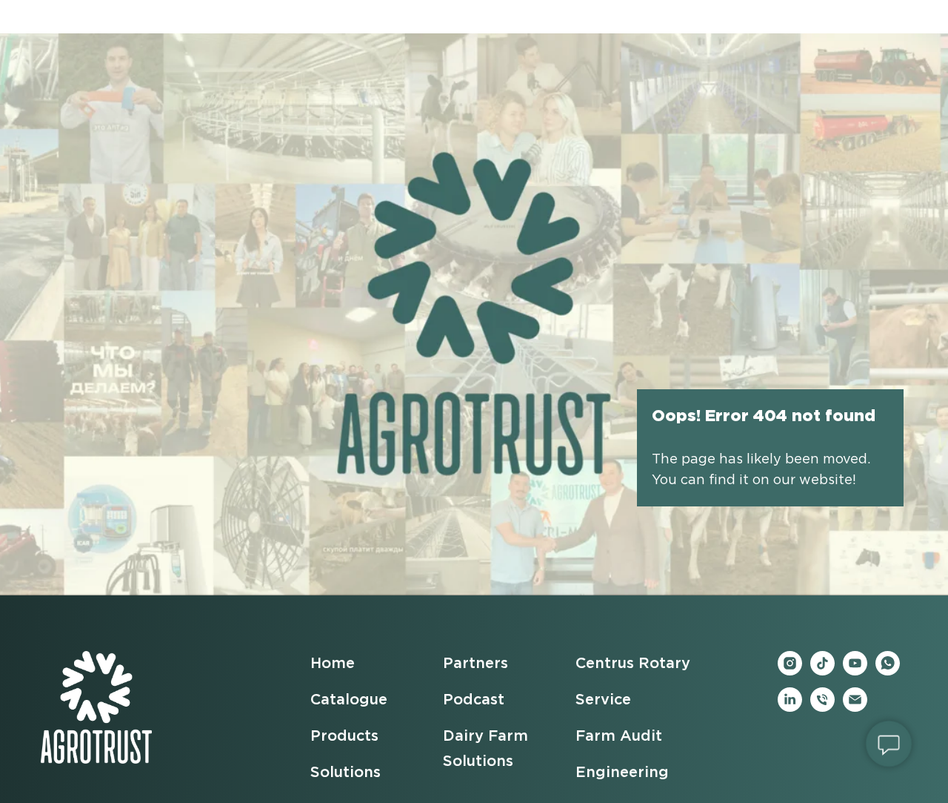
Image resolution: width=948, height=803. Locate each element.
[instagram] (790, 671)
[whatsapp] (887, 671)
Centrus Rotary (632, 663)
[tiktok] (822, 671)
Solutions (345, 772)
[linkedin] (790, 707)
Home (332, 663)
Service (603, 700)
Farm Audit (618, 736)
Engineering (622, 772)
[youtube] (855, 671)
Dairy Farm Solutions (485, 749)
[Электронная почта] (855, 707)
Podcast (473, 700)
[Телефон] (822, 707)
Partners (475, 663)
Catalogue (348, 700)
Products (344, 736)
